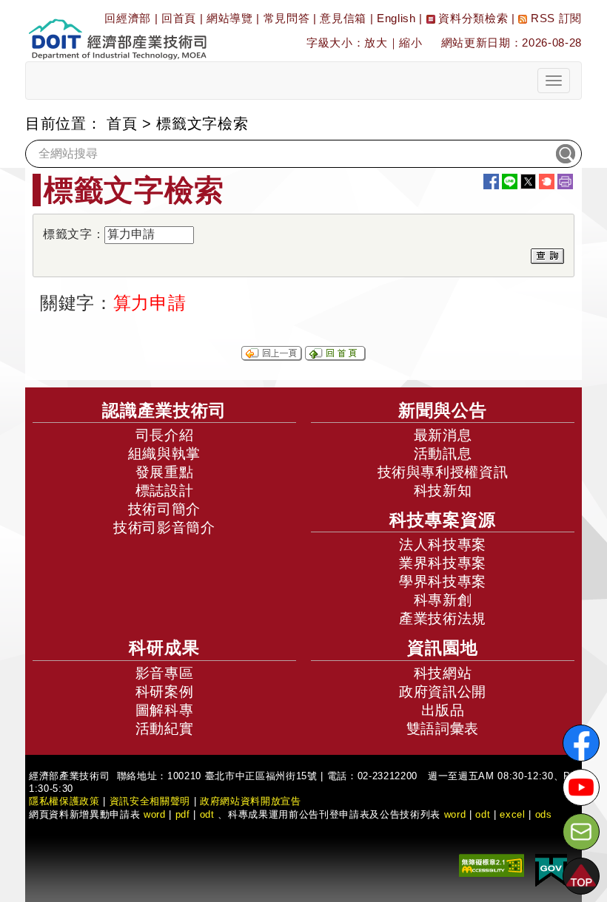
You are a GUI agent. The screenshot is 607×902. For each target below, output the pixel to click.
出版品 (443, 710)
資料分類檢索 (472, 18)
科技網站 (443, 673)
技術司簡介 (164, 509)
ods (543, 814)
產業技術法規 (442, 618)
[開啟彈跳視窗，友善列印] (565, 181)
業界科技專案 (442, 563)
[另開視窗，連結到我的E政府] (551, 870)
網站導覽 (230, 18)
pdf (182, 814)
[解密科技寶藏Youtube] (581, 787)
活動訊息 (443, 453)
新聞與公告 (442, 410)
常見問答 (287, 18)
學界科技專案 (442, 581)
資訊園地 (442, 647)
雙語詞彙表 (442, 728)
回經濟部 (127, 18)
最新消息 (443, 435)
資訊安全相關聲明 (150, 801)
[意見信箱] (581, 831)
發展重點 (164, 472)
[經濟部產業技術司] (117, 30)
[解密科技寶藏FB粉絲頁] (581, 743)
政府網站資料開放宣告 (250, 801)
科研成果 (164, 647)
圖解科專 (164, 710)
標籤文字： (73, 234)
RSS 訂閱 (554, 18)
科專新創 (443, 600)
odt (207, 814)
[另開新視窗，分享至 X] (528, 181)
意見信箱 (343, 18)
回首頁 (178, 18)
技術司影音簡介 (164, 527)
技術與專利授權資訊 (443, 472)
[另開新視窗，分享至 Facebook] (491, 181)
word (455, 814)
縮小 (410, 42)
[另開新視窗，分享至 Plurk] (546, 181)
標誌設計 (164, 490)
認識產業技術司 (164, 410)
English (396, 18)
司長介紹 (164, 435)
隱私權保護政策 (64, 801)
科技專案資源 (442, 519)
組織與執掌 (164, 453)
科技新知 (443, 490)
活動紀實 (164, 728)
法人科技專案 (442, 544)
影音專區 (164, 673)
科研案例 (164, 691)
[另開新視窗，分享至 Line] (509, 181)
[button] (581, 876)
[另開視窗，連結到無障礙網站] (491, 864)
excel (512, 814)
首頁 (122, 123)
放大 (375, 42)
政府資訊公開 (442, 691)
